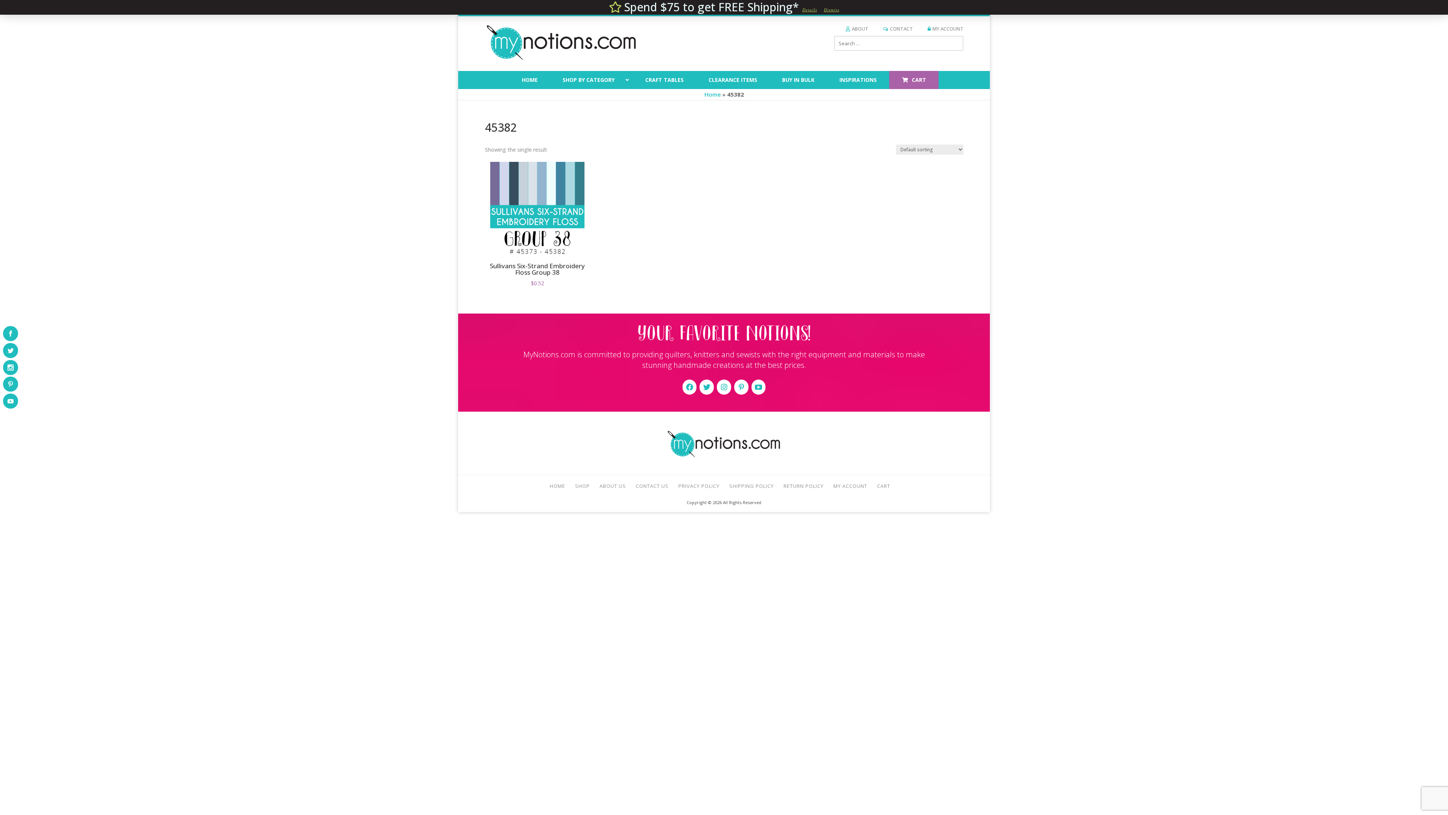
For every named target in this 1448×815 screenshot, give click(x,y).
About (860, 28)
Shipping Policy (751, 486)
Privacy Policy (698, 486)
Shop (582, 486)
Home (712, 94)
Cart (883, 486)
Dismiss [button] (831, 9)
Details (809, 9)
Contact (901, 28)
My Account (948, 28)
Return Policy (804, 486)
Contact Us (652, 486)
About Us (613, 486)
